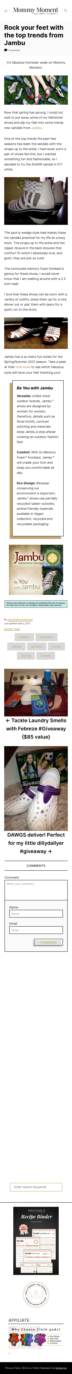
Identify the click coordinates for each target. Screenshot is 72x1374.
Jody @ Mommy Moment (20, 619)
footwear (46, 637)
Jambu (36, 128)
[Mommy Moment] (35, 10)
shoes (17, 628)
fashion (24, 637)
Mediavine (61, 1368)
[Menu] (6, 10)
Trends (46, 656)
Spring (26, 656)
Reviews (8, 628)
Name (13, 907)
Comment (12, 877)
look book (23, 367)
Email (13, 923)
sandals (36, 646)
